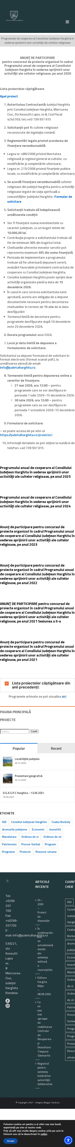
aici (64, 696)
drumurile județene (14, 829)
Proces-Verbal (30, 844)
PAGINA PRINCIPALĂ (15, 712)
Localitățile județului (27, 759)
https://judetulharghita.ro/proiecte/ (26, 434)
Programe (8, 851)
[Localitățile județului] (7, 759)
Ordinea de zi (30, 836)
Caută (34, 731)
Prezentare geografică (28, 776)
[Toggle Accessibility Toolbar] (68, 1140)
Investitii (55, 829)
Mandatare (9, 836)
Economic (38, 829)
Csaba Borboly (61, 822)
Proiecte (25, 851)
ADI (4, 822)
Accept (10, 1141)
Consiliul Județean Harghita (29, 822)
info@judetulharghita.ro (17, 367)
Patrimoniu (9, 844)
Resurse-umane (46, 851)
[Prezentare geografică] (7, 776)
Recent (56, 748)
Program (50, 844)
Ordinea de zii (52, 836)
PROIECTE (8, 719)
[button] (37, 685)
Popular (19, 748)
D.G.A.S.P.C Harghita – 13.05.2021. (24, 793)
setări (44, 1134)
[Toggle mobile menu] (68, 22)
